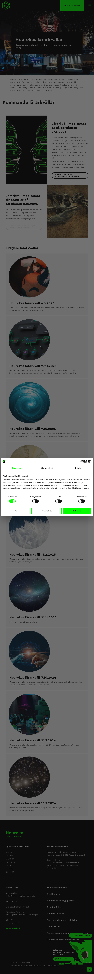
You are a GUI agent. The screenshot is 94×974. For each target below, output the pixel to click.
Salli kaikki (77, 511)
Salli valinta (47, 511)
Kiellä (17, 511)
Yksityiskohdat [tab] (47, 468)
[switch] (35, 501)
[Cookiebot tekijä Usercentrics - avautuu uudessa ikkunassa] (81, 461)
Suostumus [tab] (16, 468)
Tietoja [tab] (77, 468)
